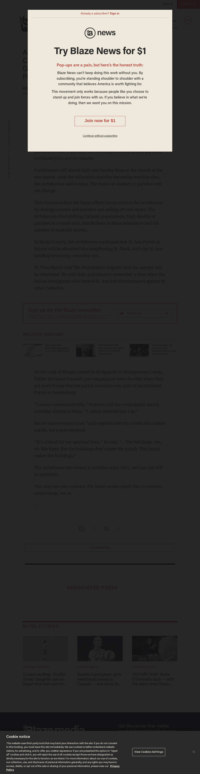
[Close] (193, 751)
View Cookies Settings (148, 752)
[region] (100, 752)
